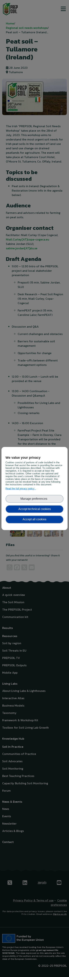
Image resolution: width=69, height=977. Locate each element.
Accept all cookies (34, 519)
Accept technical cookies (34, 509)
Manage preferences (34, 498)
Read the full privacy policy (21, 488)
